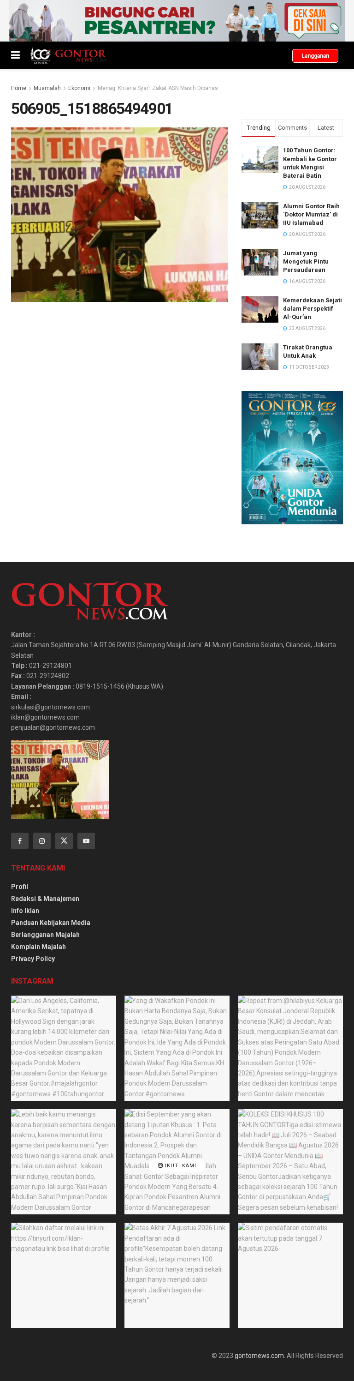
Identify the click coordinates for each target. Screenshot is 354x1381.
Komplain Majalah (38, 946)
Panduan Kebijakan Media (50, 922)
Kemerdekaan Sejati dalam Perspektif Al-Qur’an (312, 308)
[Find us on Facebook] (20, 841)
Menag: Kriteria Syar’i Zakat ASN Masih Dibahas (158, 88)
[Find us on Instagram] (42, 841)
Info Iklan (25, 910)
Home (18, 88)
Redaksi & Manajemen (45, 898)
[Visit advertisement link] (177, 21)
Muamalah (47, 88)
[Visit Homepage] (68, 55)
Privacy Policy (33, 958)
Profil (19, 886)
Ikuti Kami (179, 1166)
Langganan (315, 56)
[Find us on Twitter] (64, 841)
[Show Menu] (15, 55)
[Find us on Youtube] (86, 841)
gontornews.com (259, 1355)
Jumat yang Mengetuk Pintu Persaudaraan (306, 261)
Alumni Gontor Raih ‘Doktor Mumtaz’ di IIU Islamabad (311, 214)
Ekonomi (79, 88)
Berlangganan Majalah (45, 934)
